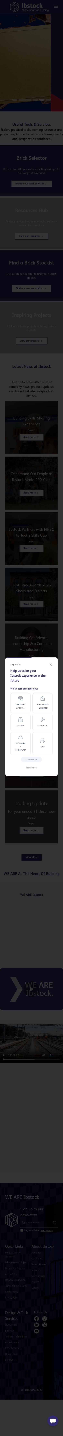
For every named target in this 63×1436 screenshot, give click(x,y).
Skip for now (31, 768)
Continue (30, 760)
